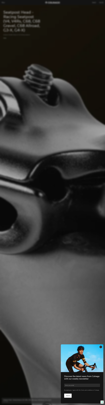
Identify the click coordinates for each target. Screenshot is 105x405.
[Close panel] (101, 347)
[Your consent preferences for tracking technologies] (102, 402)
